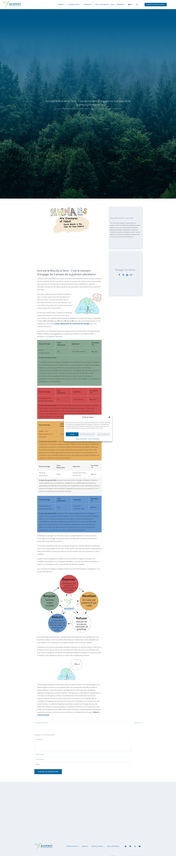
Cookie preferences (103, 434)
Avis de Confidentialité (81, 439)
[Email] (131, 274)
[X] (123, 274)
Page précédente (42, 723)
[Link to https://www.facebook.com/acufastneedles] (130, 846)
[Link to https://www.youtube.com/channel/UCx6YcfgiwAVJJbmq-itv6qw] (139, 846)
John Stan (129, 218)
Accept (72, 434)
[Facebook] (119, 274)
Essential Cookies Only (88, 434)
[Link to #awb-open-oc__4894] (125, 846)
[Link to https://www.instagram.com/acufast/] (135, 846)
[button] (109, 417)
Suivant (137, 723)
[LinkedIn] (127, 274)
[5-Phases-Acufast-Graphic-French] (43, 844)
